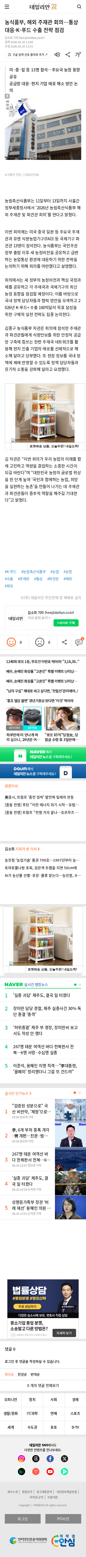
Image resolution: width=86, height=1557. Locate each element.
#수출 (9, 578)
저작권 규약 (36, 1497)
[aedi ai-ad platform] (24, 101)
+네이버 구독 (66, 623)
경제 (75, 1399)
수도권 (32, 1427)
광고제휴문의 (44, 1492)
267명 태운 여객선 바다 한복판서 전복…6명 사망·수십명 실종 (31, 1160)
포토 (53, 1427)
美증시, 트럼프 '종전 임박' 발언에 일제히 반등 (39, 797)
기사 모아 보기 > (39, 617)
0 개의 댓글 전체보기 (43, 1385)
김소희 (21, 849)
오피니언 (10, 1399)
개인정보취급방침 (66, 1492)
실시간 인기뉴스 (17, 1093)
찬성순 (22, 1374)
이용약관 (53, 1497)
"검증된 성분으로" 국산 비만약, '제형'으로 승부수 (30, 1111)
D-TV (75, 1427)
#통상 (38, 578)
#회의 (9, 586)
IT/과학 (32, 1413)
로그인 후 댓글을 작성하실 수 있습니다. (32, 1361)
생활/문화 (11, 1413)
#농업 (54, 571)
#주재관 (23, 578)
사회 (53, 1399)
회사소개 (12, 1492)
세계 (10, 1427)
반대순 (35, 1374)
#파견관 (53, 578)
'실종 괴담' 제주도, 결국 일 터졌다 (30, 1181)
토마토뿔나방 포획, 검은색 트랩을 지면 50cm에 (41, 867)
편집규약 (27, 1492)
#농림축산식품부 (33, 571)
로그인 (22, 1519)
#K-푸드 (10, 571)
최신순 (9, 1374)
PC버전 (63, 1519)
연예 (53, 1413)
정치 (32, 1399)
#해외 (68, 578)
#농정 (68, 571)
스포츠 (75, 1413)
